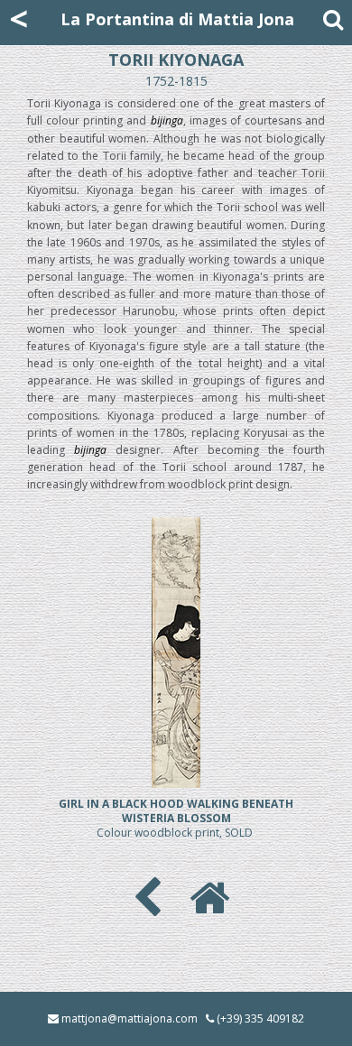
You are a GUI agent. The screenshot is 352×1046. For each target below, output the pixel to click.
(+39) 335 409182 (260, 1018)
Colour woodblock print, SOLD (176, 818)
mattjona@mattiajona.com (129, 1018)
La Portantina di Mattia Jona (177, 19)
